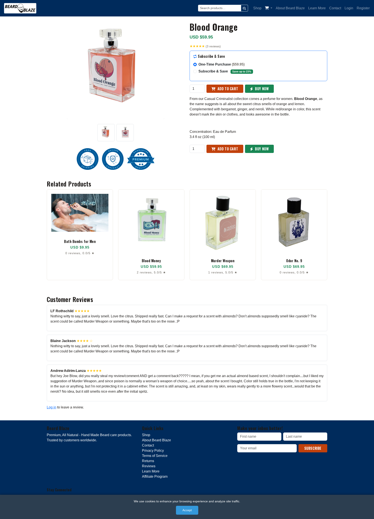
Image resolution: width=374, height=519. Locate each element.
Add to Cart (227, 88)
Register (363, 8)
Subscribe (312, 448)
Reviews (148, 466)
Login (349, 8)
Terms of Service (155, 456)
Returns (148, 461)
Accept (187, 510)
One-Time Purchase (221, 64)
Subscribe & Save (224, 71)
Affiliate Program (155, 476)
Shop (257, 8)
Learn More (317, 8)
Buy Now (261, 88)
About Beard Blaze (290, 8)
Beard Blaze (58, 428)
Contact (335, 8)
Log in (51, 407)
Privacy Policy (153, 450)
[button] (268, 8)
